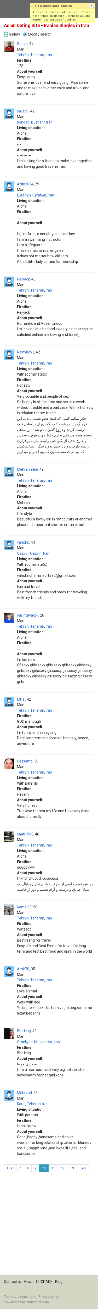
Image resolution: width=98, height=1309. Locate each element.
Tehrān (23, 55)
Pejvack (23, 279)
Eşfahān (24, 195)
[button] (91, 6)
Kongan (23, 122)
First (10, 1168)
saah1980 (25, 834)
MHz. (21, 699)
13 (72, 1168)
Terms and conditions (20, 1296)
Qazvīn (22, 553)
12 (63, 1168)
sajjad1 (23, 111)
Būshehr (38, 122)
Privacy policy (49, 1296)
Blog (58, 1282)
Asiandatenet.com (35, 1302)
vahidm (23, 542)
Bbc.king (24, 1031)
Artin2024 (25, 184)
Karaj (21, 1104)
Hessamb (25, 761)
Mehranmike (27, 469)
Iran (49, 55)
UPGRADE (44, 1282)
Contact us (13, 1282)
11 (53, 1168)
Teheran (37, 55)
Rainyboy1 (25, 352)
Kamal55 (24, 907)
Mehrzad (24, 1093)
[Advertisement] (49, 1225)
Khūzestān (43, 1042)
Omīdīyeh (25, 1042)
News (28, 1282)
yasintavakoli (27, 615)
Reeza (22, 44)
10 (44, 1168)
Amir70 (23, 969)
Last (83, 1168)
